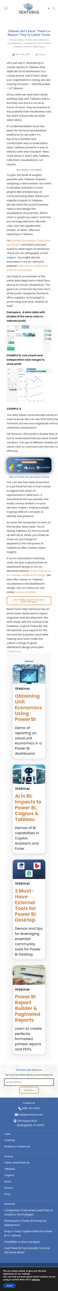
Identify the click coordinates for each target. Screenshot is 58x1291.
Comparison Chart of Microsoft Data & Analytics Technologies (28, 1212)
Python (8, 1188)
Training (9, 1140)
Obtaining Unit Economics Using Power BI (28, 708)
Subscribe (29, 1090)
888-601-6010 (31, 1108)
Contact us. (14, 651)
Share (42, 55)
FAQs (7, 1194)
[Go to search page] (54, 8)
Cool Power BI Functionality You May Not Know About (27, 1250)
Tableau (9, 1169)
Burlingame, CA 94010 (30, 1125)
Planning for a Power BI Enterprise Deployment (25, 1223)
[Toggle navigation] (6, 8)
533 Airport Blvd (27, 1121)
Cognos (9, 1175)
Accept (9, 1285)
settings (36, 1279)
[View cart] (48, 8)
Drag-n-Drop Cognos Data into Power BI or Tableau (28, 1233)
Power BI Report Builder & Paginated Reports (27, 1009)
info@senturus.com (31, 1114)
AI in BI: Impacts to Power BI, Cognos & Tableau (28, 808)
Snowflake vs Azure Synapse (22, 1242)
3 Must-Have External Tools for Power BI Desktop (25, 906)
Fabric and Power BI (16, 1162)
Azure (7, 1181)
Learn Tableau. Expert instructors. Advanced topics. (29, 601)
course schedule (25, 592)
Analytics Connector (17, 1146)
